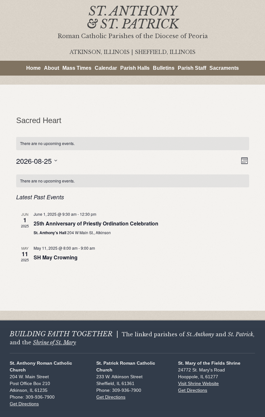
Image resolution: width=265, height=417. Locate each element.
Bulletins (164, 68)
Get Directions (24, 403)
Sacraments (224, 68)
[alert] (132, 181)
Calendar (106, 68)
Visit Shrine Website (198, 383)
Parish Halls (135, 68)
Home (33, 68)
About (51, 68)
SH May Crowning (56, 257)
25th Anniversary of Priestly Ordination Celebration (96, 223)
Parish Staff (192, 68)
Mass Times (76, 68)
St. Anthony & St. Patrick (133, 18)
